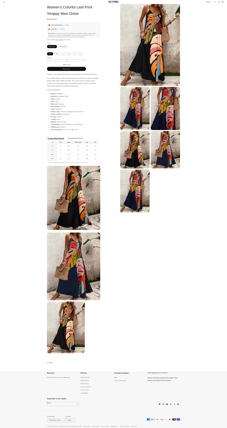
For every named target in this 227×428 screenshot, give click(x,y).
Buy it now (66, 69)
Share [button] (50, 362)
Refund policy (86, 426)
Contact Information (120, 380)
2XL (50, 54)
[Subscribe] (77, 404)
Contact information (124, 426)
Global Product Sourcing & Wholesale (58, 377)
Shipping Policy (85, 377)
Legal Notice (84, 393)
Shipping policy (114, 426)
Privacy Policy (85, 390)
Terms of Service (86, 387)
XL (80, 54)
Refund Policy (85, 380)
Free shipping (59, 39)
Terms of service (105, 426)
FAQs (115, 377)
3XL (57, 54)
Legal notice (134, 426)
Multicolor (52, 46)
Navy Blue (63, 46)
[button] (4, 2)
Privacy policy (95, 426)
